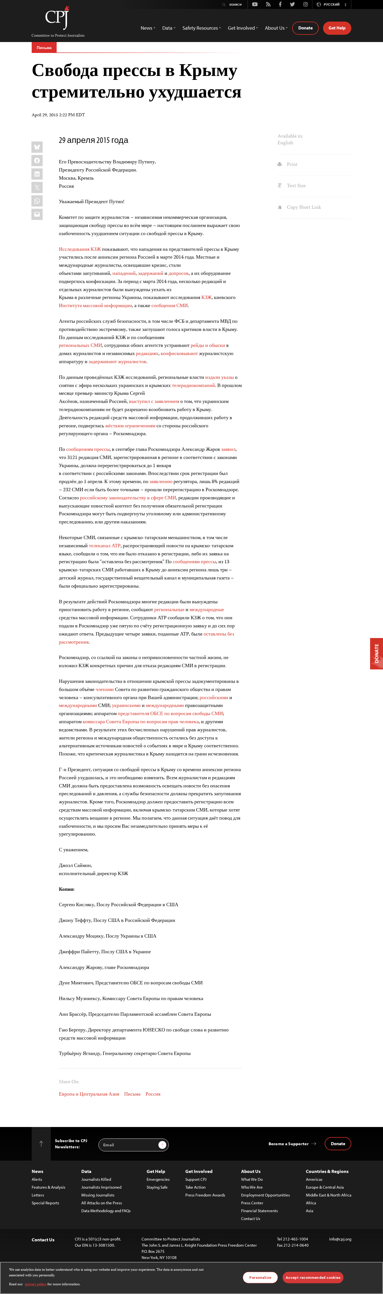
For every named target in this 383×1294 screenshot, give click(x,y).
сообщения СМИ (169, 306)
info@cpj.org (340, 1239)
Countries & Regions (327, 1171)
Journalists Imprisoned (101, 1187)
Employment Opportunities (265, 1195)
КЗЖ (206, 298)
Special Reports (45, 1202)
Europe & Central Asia (325, 1187)
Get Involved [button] (241, 28)
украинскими (126, 706)
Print (291, 165)
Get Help (337, 28)
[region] (191, 1278)
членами (105, 690)
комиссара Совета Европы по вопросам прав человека (141, 722)
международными (78, 706)
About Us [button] (275, 28)
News (37, 1171)
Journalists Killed (96, 1179)
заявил (228, 450)
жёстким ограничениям (130, 426)
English (285, 143)
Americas (314, 1179)
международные (207, 610)
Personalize (260, 1277)
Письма (44, 47)
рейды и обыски (208, 346)
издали (213, 378)
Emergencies (158, 1179)
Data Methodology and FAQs (106, 1210)
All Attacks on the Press (101, 1202)
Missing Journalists (97, 1195)
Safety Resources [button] (200, 28)
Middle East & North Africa (328, 1195)
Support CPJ (196, 1179)
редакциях (147, 354)
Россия (153, 1094)
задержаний (150, 274)
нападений (124, 274)
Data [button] (167, 28)
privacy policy (36, 1285)
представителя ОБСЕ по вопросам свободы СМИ (170, 714)
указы (227, 378)
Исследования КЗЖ (80, 249)
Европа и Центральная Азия (89, 1094)
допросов (179, 274)
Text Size (295, 186)
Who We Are (252, 1187)
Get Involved (199, 1171)
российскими (214, 698)
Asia (309, 1210)
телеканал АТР (105, 546)
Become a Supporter (289, 1143)
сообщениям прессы (88, 450)
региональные (169, 610)
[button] (345, 4)
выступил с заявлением (154, 402)
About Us (250, 1171)
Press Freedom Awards (205, 1195)
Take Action (195, 1187)
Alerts (37, 1179)
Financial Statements (259, 1210)
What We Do (252, 1179)
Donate (305, 28)
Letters (38, 1195)
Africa (311, 1202)
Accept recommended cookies (313, 1277)
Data (86, 1171)
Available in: (290, 136)
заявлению (160, 482)
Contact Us (250, 1218)
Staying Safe (157, 1187)
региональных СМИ (80, 346)
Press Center (252, 1202)
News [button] (146, 28)
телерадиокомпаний (193, 386)
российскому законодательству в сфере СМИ (128, 498)
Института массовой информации (95, 306)
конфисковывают (179, 354)
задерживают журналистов (117, 362)
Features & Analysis (48, 1187)
